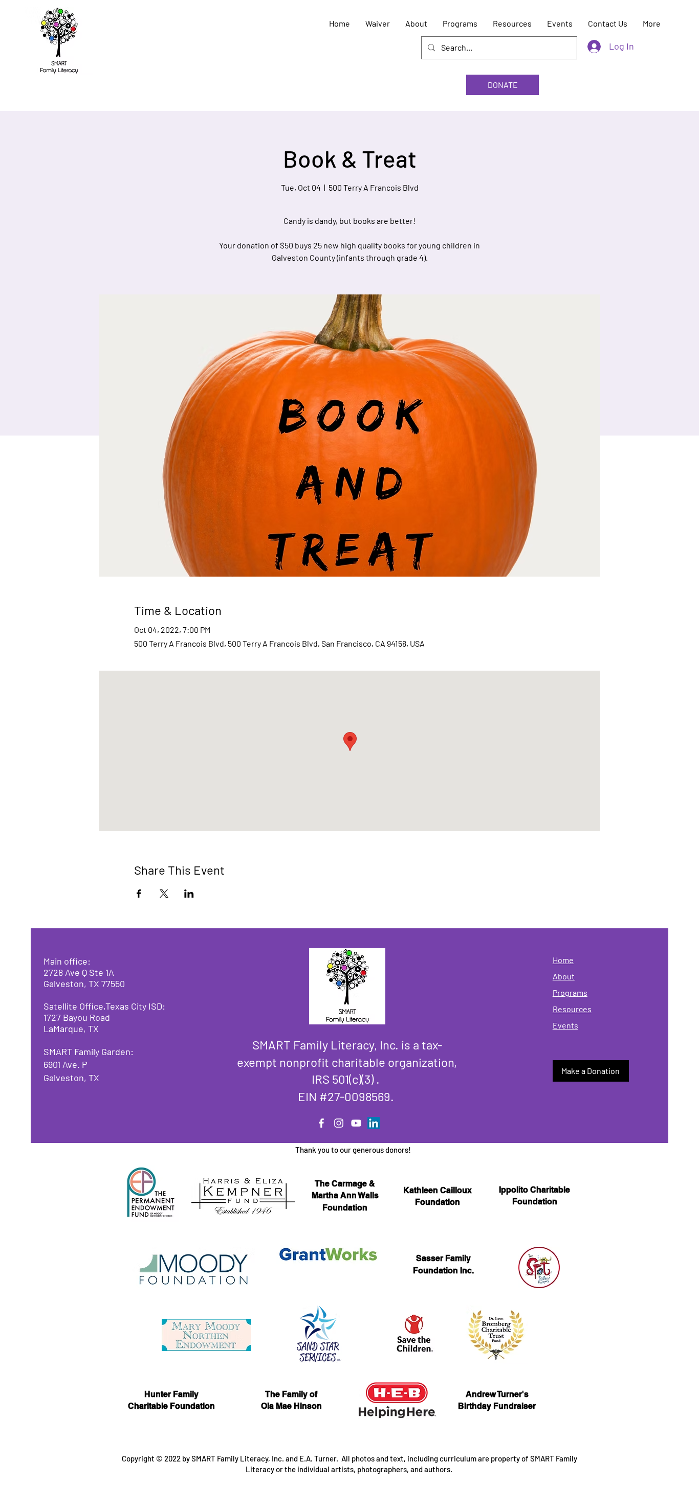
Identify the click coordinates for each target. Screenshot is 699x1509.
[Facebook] (321, 1123)
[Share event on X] (164, 893)
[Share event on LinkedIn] (189, 893)
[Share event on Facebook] (139, 893)
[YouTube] (356, 1123)
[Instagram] (339, 1123)
